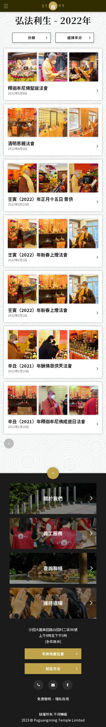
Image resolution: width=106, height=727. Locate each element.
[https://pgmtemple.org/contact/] (53, 685)
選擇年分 (74, 37)
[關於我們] (53, 498)
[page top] (53, 473)
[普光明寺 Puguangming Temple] (53, 6)
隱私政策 (62, 699)
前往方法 (53, 668)
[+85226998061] (38, 685)
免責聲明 (44, 699)
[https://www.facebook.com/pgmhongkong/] (67, 685)
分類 (31, 37)
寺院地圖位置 (53, 653)
